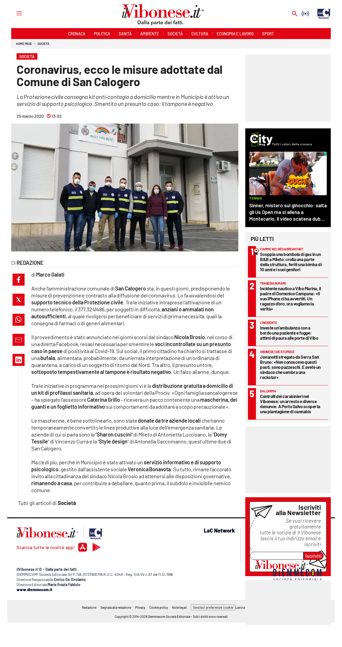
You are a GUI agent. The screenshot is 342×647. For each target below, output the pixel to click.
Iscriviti (313, 556)
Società (43, 43)
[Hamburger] (14, 13)
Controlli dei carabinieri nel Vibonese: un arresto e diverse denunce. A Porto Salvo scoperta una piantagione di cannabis (290, 403)
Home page (24, 43)
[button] (19, 279)
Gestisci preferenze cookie (213, 607)
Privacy (140, 607)
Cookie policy (158, 607)
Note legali (179, 607)
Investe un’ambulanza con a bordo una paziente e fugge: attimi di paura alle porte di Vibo (289, 332)
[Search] (294, 14)
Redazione (89, 607)
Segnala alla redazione (115, 607)
